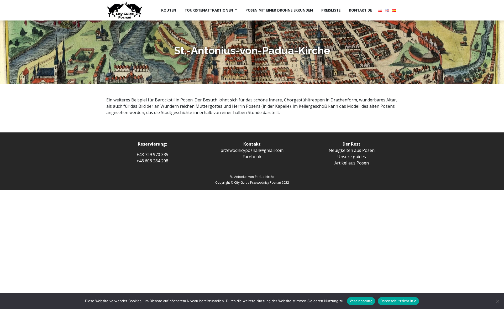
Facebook (252, 156)
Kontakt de (360, 10)
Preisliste (330, 10)
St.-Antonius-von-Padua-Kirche (252, 176)
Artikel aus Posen (351, 163)
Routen (168, 10)
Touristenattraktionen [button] (209, 10)
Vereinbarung (361, 301)
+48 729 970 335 (152, 154)
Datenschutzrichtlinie (398, 301)
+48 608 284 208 (152, 161)
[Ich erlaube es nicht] (497, 301)
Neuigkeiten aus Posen (352, 150)
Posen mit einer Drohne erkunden (279, 10)
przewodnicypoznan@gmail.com (252, 150)
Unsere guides (351, 156)
